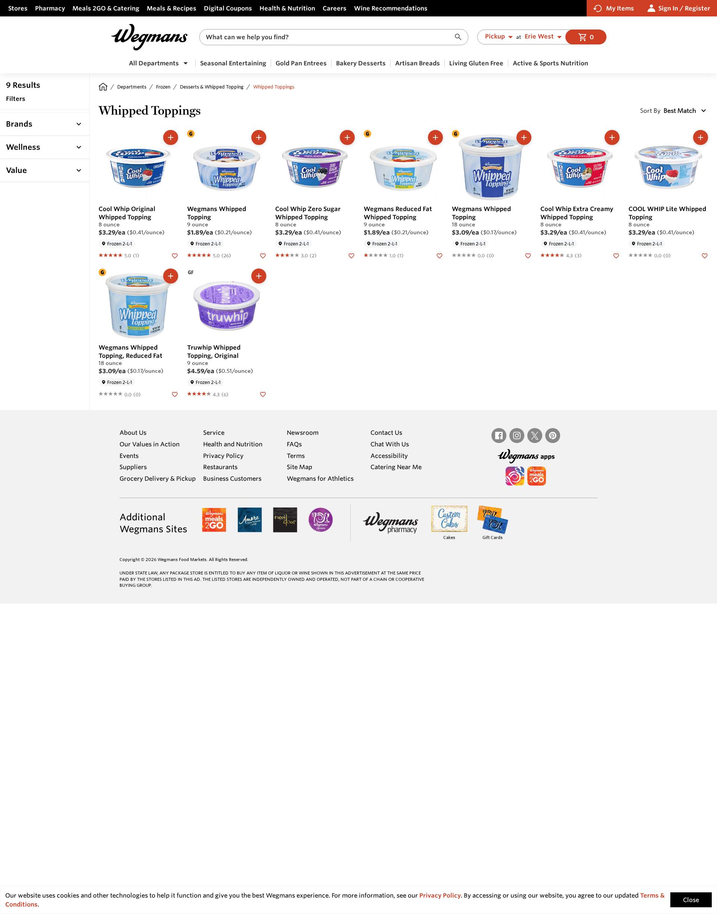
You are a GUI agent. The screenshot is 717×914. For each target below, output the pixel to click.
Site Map (299, 467)
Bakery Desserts (361, 63)
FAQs (294, 444)
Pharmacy (50, 8)
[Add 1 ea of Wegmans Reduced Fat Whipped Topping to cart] (435, 137)
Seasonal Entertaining (233, 63)
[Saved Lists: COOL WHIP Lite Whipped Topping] (704, 255)
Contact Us (386, 432)
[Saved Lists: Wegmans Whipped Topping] (263, 255)
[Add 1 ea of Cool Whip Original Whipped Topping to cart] (170, 137)
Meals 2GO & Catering (105, 8)
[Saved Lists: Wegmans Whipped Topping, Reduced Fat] (174, 393)
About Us (133, 432)
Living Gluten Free (476, 63)
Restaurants (220, 467)
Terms (296, 455)
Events (129, 455)
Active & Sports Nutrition (550, 63)
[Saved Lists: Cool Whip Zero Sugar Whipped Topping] (351, 255)
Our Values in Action (150, 444)
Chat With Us (389, 444)
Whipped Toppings (273, 87)
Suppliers (133, 467)
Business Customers (232, 478)
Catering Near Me (396, 467)
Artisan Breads (417, 63)
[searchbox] (329, 37)
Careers (335, 8)
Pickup (495, 36)
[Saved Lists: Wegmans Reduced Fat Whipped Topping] (439, 255)
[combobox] (333, 37)
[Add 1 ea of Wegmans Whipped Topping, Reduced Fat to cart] (170, 276)
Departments (131, 87)
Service (213, 432)
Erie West (539, 36)
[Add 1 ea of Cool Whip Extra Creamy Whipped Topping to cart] (612, 137)
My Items (620, 8)
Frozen (163, 87)
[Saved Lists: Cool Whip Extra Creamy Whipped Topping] (616, 255)
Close (691, 900)
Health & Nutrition (287, 8)
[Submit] (460, 37)
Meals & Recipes (171, 8)
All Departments (154, 63)
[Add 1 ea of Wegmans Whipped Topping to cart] (258, 137)
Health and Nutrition (233, 444)
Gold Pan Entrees (301, 63)
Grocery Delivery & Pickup (158, 478)
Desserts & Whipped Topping (211, 87)
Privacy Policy (223, 455)
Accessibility (389, 455)
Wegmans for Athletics (320, 478)
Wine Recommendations (391, 8)
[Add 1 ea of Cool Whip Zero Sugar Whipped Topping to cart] (347, 137)
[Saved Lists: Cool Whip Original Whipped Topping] (174, 255)
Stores (18, 8)
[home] (103, 86)
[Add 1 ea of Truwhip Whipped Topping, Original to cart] (258, 276)
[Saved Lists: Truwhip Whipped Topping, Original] (263, 393)
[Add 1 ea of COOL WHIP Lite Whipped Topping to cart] (700, 137)
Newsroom (303, 432)
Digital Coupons (228, 8)
